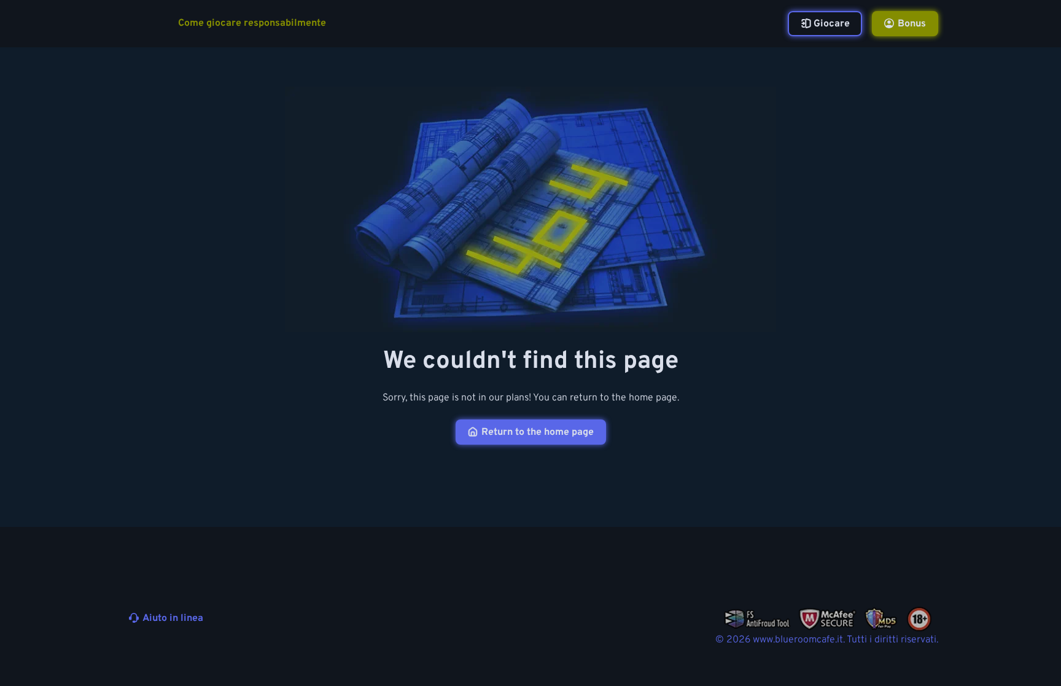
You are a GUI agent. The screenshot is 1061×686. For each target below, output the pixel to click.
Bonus (912, 24)
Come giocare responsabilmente (252, 23)
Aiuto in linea (172, 618)
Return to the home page (537, 432)
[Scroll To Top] (961, 647)
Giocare (832, 24)
